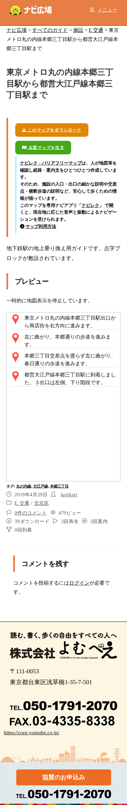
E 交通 (22, 503)
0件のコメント (31, 513)
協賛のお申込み (63, 777)
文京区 (41, 503)
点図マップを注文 (45, 147)
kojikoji (69, 494)
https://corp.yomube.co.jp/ (31, 732)
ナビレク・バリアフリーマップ (51, 163)
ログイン (79, 583)
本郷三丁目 (59, 486)
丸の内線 (23, 486)
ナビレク (90, 205)
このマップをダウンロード (54, 130)
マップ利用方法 (40, 226)
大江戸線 (40, 486)
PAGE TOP (117, 775)
